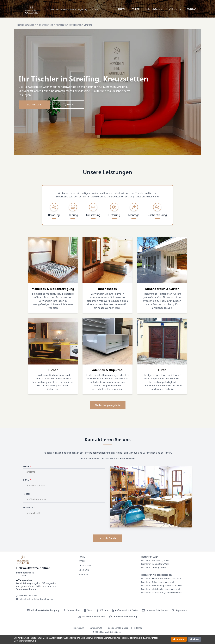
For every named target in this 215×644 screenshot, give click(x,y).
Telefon (26, 493)
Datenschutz (96, 627)
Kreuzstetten (75, 24)
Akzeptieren (179, 639)
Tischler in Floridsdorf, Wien (155, 560)
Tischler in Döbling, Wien (153, 567)
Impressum (78, 627)
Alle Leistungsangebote (108, 405)
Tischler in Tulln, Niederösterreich (157, 582)
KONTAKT (192, 9)
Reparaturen (182, 610)
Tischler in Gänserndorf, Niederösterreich (161, 592)
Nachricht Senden (107, 538)
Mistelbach (61, 24)
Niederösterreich (45, 24)
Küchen (104, 610)
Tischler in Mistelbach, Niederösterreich (160, 589)
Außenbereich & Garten (126, 610)
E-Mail (27, 480)
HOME (122, 9)
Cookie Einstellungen (118, 627)
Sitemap (138, 627)
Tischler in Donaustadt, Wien (155, 564)
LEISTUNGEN (85, 565)
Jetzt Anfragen (34, 104)
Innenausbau (73, 610)
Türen (90, 610)
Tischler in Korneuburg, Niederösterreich (161, 585)
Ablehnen (194, 639)
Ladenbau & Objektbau (157, 610)
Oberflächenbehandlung (125, 616)
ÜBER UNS (175, 9)
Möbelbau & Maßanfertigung (45, 610)
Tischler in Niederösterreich (156, 574)
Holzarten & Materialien (93, 616)
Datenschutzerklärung (25, 640)
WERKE (135, 9)
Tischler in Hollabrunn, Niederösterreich (161, 578)
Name (27, 466)
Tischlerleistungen (25, 24)
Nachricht (29, 507)
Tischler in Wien (149, 556)
